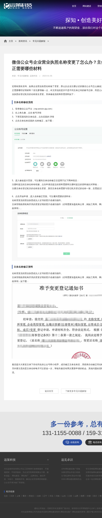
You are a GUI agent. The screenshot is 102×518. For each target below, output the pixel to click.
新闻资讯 (23, 41)
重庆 (25, 496)
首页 (74, 6)
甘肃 (89, 496)
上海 (18, 496)
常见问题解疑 (39, 41)
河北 (52, 496)
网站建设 (87, 6)
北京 (6, 496)
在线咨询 (74, 442)
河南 (58, 496)
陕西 (83, 496)
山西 (77, 496)
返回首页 (49, 391)
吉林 (39, 496)
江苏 (70, 496)
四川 (95, 496)
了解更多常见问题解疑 (75, 391)
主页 (11, 41)
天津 (12, 496)
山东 (64, 496)
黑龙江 (32, 496)
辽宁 (45, 496)
